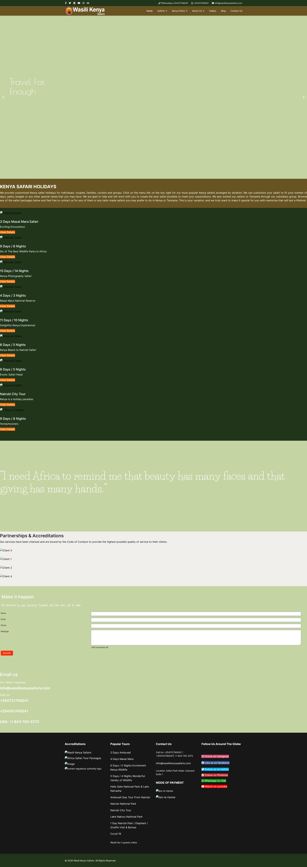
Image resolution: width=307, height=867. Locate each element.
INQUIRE (7, 653)
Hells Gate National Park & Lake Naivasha (129, 788)
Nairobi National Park (123, 803)
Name (4, 613)
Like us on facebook (216, 762)
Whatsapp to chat (215, 780)
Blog (223, 10)
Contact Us (236, 10)
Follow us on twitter (216, 769)
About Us (197, 10)
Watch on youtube (215, 786)
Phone (4, 625)
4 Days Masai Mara (122, 759)
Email (4, 619)
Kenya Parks (178, 10)
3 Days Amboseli (120, 752)
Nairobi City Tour (120, 810)
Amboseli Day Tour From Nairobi (130, 797)
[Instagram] (83, 3)
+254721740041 (14, 700)
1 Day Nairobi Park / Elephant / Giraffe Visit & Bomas (129, 825)
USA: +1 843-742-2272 (19, 722)
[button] (3, 97)
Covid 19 (115, 833)
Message (5, 631)
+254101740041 (201, 3)
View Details (7, 232)
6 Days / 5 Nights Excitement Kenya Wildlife (128, 767)
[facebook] (66, 3)
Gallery (212, 10)
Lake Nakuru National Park (126, 816)
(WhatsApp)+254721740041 (174, 3)
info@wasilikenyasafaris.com (228, 3)
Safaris (161, 10)
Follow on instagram (216, 756)
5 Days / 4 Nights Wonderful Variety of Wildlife (127, 778)
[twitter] (70, 3)
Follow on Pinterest (216, 775)
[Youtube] (79, 3)
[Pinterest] (74, 3)
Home (149, 10)
